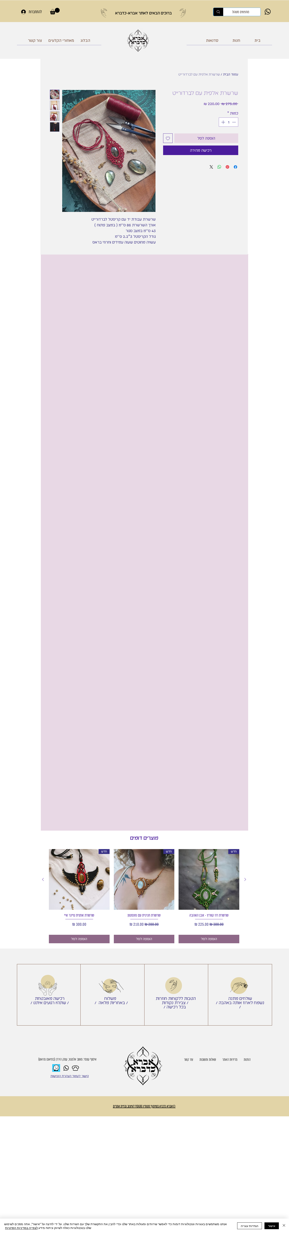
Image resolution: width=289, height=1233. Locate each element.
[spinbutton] (228, 122)
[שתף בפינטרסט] (227, 166)
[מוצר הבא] (42, 879)
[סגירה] (283, 1226)
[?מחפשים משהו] (218, 12)
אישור (271, 1226)
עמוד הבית (230, 74)
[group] (144, 896)
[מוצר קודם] (245, 879)
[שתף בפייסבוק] (235, 166)
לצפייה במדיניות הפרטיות (21, 1228)
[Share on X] (211, 166)
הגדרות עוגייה (249, 1226)
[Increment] (222, 122)
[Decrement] (234, 122)
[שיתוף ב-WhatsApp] (219, 166)
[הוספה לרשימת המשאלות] (168, 138)
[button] (55, 11)
